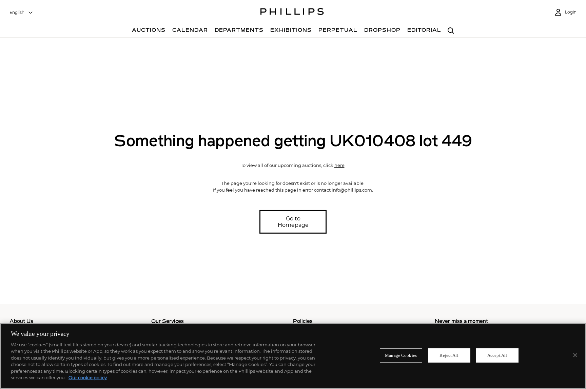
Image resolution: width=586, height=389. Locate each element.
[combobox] (21, 12)
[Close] (575, 355)
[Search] (451, 31)
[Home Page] (292, 12)
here (339, 165)
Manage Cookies (401, 355)
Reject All (449, 355)
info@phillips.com (352, 190)
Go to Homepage (293, 221)
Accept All (497, 355)
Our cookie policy (88, 377)
